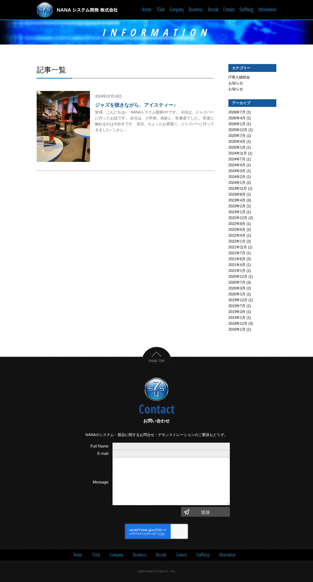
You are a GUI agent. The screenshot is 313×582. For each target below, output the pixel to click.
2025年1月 (237, 147)
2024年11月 (237, 153)
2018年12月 (237, 323)
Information (267, 9)
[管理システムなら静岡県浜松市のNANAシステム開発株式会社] (77, 10)
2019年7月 (237, 306)
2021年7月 (237, 253)
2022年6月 (237, 229)
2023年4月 (237, 200)
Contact (229, 9)
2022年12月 (237, 218)
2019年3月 (237, 312)
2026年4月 (237, 118)
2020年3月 (237, 288)
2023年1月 (237, 212)
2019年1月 (237, 317)
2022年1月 (237, 241)
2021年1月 (237, 271)
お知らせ (235, 83)
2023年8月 (237, 194)
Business (196, 9)
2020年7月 (237, 282)
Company (176, 9)
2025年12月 (237, 130)
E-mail (103, 453)
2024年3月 (237, 171)
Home (146, 9)
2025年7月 (237, 136)
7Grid (160, 9)
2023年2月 (237, 206)
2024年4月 (237, 165)
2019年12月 (237, 300)
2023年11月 (237, 188)
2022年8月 (237, 224)
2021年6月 (237, 259)
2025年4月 (237, 141)
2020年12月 (237, 276)
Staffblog (246, 9)
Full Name (99, 446)
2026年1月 (237, 124)
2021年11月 (237, 247)
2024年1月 (237, 182)
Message (101, 482)
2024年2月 (237, 177)
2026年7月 (237, 112)
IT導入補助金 (239, 77)
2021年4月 (237, 265)
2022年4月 (237, 235)
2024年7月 (237, 159)
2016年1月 (237, 329)
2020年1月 (237, 294)
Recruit (213, 9)
